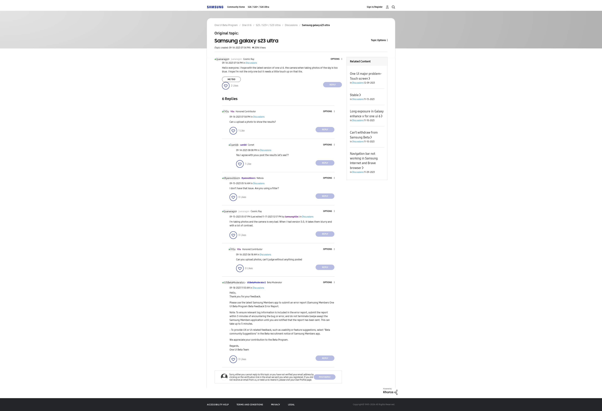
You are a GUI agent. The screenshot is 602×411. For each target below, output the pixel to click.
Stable (354, 95)
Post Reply (324, 377)
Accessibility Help (218, 404)
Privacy (275, 404)
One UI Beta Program (226, 25)
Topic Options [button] (378, 40)
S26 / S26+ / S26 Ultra (258, 7)
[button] (336, 59)
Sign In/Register (375, 7)
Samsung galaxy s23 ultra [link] (316, 25)
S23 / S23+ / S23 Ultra (268, 25)
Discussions (291, 25)
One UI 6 (246, 25)
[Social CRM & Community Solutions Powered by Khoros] (390, 391)
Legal (291, 404)
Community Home (236, 7)
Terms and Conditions (250, 404)
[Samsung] (215, 6)
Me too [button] (231, 79)
